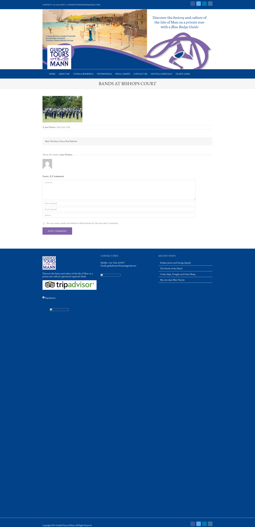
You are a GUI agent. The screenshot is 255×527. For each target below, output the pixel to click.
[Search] (194, 74)
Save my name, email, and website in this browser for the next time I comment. (82, 223)
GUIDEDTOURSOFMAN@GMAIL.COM (83, 4)
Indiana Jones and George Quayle (175, 262)
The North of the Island (171, 268)
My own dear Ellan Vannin (172, 279)
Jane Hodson (50, 127)
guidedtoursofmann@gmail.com (121, 265)
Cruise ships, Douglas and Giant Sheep (177, 274)
